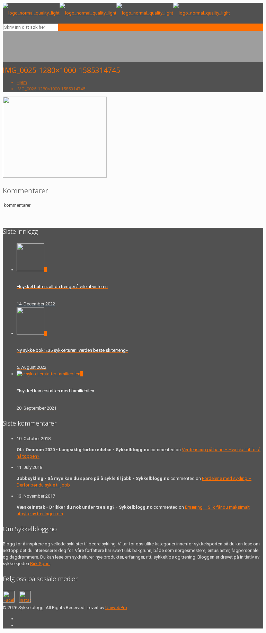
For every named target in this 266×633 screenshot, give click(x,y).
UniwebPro (116, 607)
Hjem (22, 82)
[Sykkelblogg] (116, 13)
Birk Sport (40, 563)
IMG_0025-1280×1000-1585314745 (51, 88)
